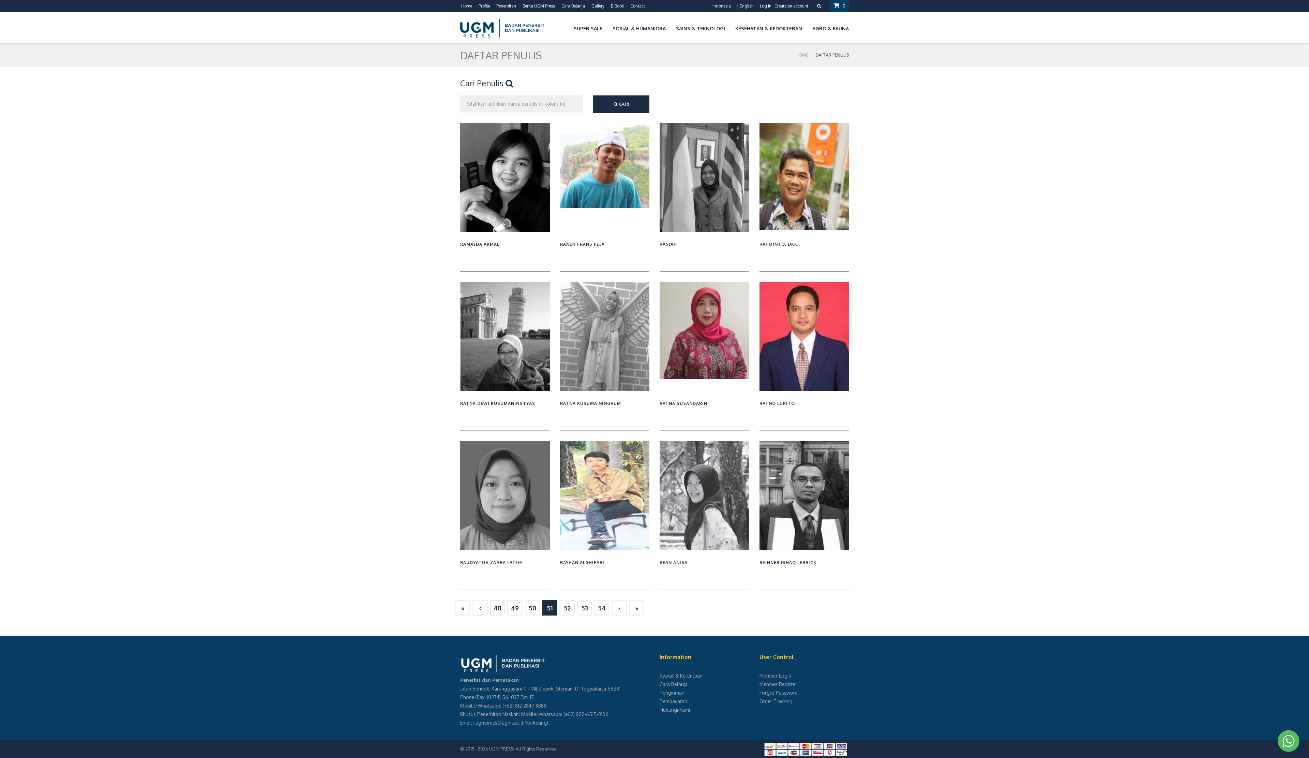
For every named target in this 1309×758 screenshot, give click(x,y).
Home (466, 6)
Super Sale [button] (588, 28)
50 (532, 608)
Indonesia (721, 6)
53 (584, 608)
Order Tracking (776, 701)
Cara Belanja (573, 6)
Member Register (778, 684)
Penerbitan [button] (506, 6)
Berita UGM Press (539, 6)
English (746, 6)
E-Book (617, 6)
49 (515, 608)
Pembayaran (673, 701)
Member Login (775, 676)
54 (602, 608)
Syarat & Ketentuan (681, 676)
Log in (765, 6)
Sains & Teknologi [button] (700, 28)
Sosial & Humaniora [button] (639, 28)
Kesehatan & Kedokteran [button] (768, 28)
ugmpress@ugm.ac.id (499, 723)
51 (550, 608)
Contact (637, 6)
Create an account (791, 6)
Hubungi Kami (675, 710)
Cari (623, 104)
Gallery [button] (597, 6)
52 (567, 608)
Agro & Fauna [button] (830, 28)
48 (497, 608)
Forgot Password (778, 693)
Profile (484, 6)
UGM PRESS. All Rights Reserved (523, 749)
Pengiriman (672, 693)
